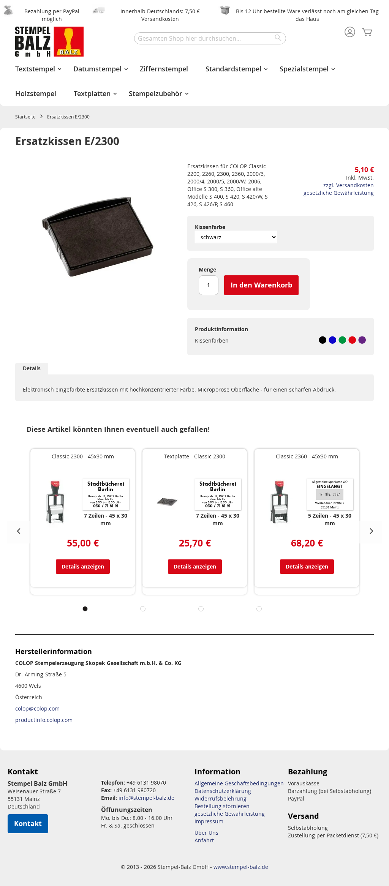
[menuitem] (35, 69)
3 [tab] (201, 608)
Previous (18, 532)
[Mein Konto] (350, 32)
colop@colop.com (37, 708)
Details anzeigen (83, 566)
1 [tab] (85, 608)
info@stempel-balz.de (146, 797)
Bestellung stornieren (222, 806)
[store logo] (49, 42)
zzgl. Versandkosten (348, 185)
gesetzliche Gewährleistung (339, 192)
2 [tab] (142, 608)
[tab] (31, 368)
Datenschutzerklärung (222, 790)
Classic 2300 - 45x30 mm (83, 456)
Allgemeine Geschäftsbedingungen (239, 783)
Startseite (25, 117)
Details (32, 368)
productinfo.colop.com (44, 719)
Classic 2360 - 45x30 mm (307, 456)
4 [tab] (259, 608)
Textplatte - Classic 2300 (194, 456)
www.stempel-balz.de (240, 866)
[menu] (194, 81)
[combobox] (210, 38)
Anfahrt (204, 840)
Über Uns (206, 832)
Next (370, 532)
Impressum (208, 821)
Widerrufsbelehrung (220, 798)
